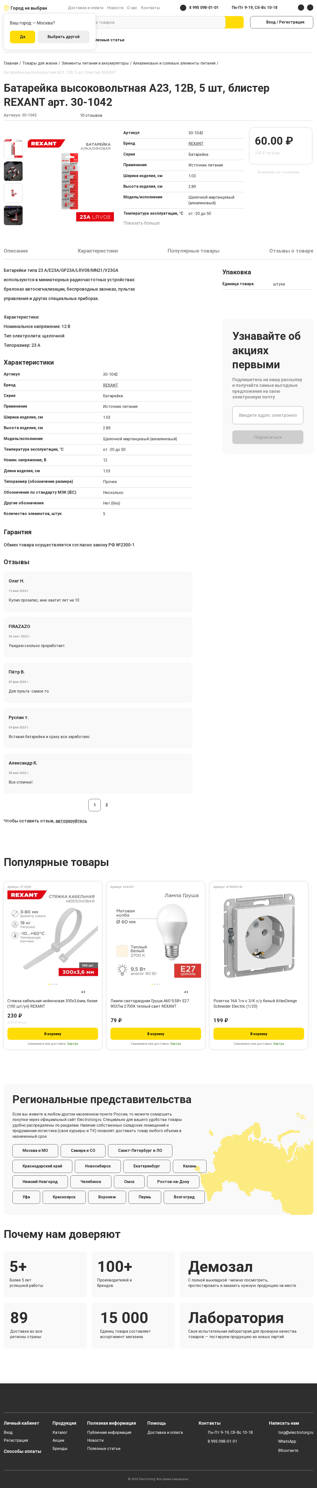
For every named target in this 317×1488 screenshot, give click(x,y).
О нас (132, 7)
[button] (13, 133)
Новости (115, 7)
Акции (58, 1440)
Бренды (60, 1448)
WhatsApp (287, 1441)
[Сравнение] (289, 40)
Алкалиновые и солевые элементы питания (174, 63)
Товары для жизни (39, 63)
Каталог (60, 1432)
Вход (8, 1432)
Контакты (150, 7)
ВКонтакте (288, 1450)
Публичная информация (109, 1432)
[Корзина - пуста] (310, 40)
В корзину (52, 1034)
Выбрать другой (63, 36)
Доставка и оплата (85, 7)
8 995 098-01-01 (222, 1441)
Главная (11, 63)
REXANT (196, 143)
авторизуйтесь (71, 820)
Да (22, 36)
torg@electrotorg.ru (295, 1432)
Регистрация (16, 1440)
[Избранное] (300, 40)
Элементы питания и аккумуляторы (95, 63)
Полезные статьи (107, 40)
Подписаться (268, 437)
